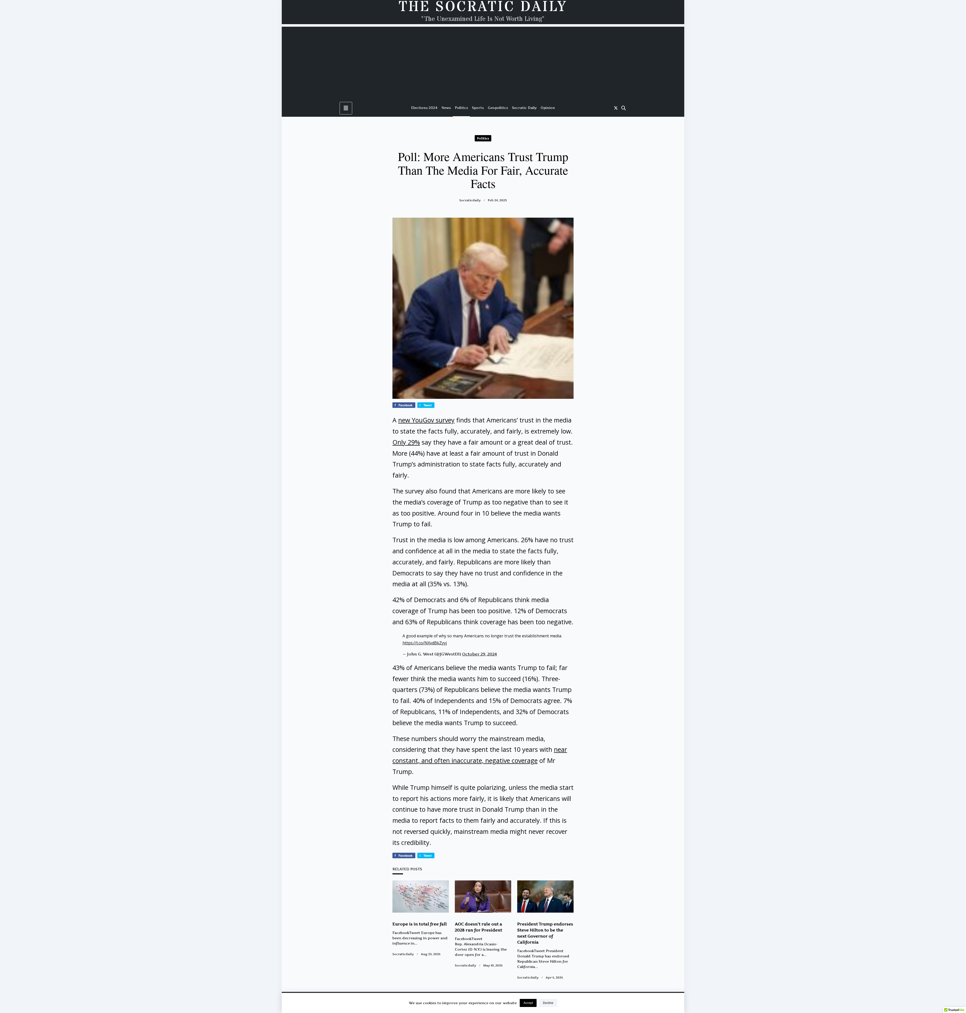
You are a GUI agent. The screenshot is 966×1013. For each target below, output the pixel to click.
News (446, 108)
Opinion (548, 108)
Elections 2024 (424, 108)
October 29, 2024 (479, 653)
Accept (528, 1003)
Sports (478, 108)
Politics (461, 108)
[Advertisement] (483, 62)
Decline (548, 1003)
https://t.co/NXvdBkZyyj (425, 643)
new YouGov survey (426, 420)
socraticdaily (470, 200)
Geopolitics (498, 108)
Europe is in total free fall (419, 923)
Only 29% (406, 442)
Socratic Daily (524, 108)
